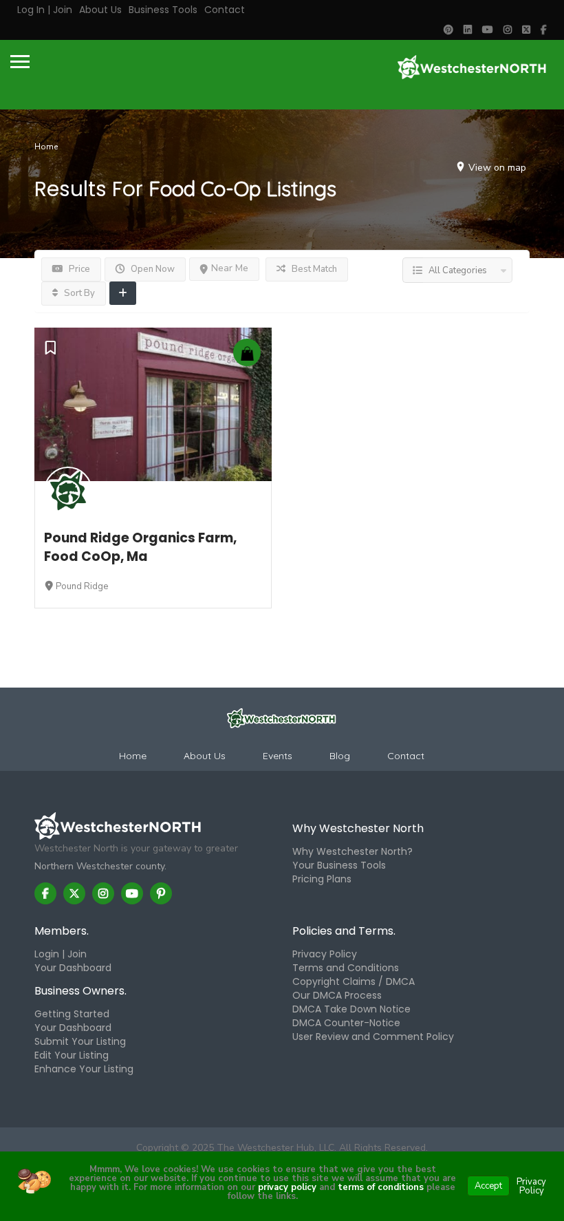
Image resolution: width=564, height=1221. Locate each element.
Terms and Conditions (345, 968)
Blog (339, 756)
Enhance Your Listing (83, 1069)
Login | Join (60, 954)
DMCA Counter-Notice (346, 1023)
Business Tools (163, 10)
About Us (100, 10)
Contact (224, 10)
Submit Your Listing (80, 1041)
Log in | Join (44, 10)
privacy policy (287, 1187)
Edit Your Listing (71, 1055)
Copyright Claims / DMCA (353, 981)
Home (46, 146)
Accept (488, 1186)
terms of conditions (379, 1187)
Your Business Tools (339, 865)
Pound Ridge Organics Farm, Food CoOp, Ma (140, 547)
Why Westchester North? (352, 851)
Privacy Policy (324, 954)
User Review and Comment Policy (373, 1036)
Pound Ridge (82, 586)
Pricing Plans (321, 879)
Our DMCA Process (337, 995)
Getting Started (71, 1014)
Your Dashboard (72, 968)
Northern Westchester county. (100, 866)
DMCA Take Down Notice (351, 1009)
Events (277, 756)
